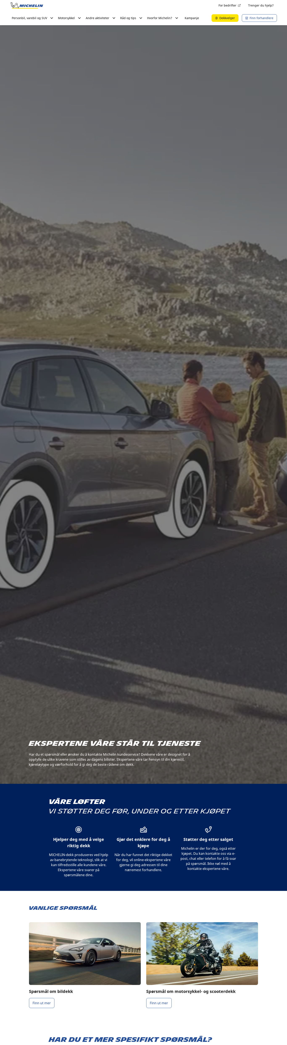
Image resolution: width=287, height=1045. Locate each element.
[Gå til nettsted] (27, 5)
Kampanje (192, 18)
